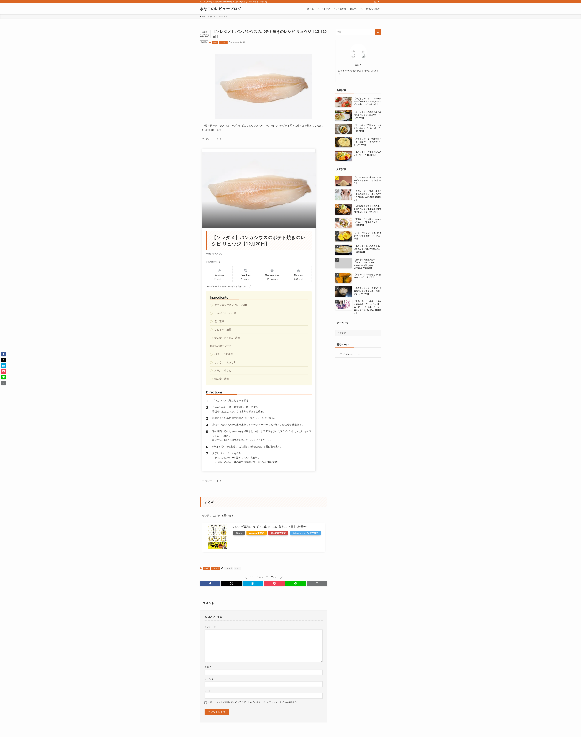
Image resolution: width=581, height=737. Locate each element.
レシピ (237, 568)
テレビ (215, 42)
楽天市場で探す (278, 533)
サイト (208, 691)
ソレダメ (223, 42)
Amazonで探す (256, 533)
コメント (210, 627)
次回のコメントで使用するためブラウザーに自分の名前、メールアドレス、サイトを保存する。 (253, 702)
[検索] (379, 1)
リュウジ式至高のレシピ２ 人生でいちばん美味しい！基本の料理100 (269, 526)
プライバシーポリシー (349, 354)
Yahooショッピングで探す (305, 533)
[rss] (375, 1)
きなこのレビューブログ (220, 9)
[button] (210, 583)
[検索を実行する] (378, 32)
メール (209, 679)
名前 (208, 667)
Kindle (239, 533)
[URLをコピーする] (317, 583)
